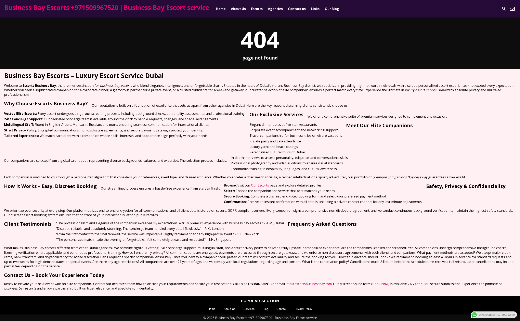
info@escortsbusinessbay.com (309, 284)
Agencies (275, 9)
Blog (265, 308)
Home (221, 9)
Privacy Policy (303, 308)
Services (249, 308)
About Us (238, 9)
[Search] (504, 8)
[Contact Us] (512, 8)
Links (315, 9)
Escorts (257, 9)
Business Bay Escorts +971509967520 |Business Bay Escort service (106, 7)
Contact (281, 308)
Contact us (297, 9)
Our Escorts (260, 185)
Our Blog (332, 9)
